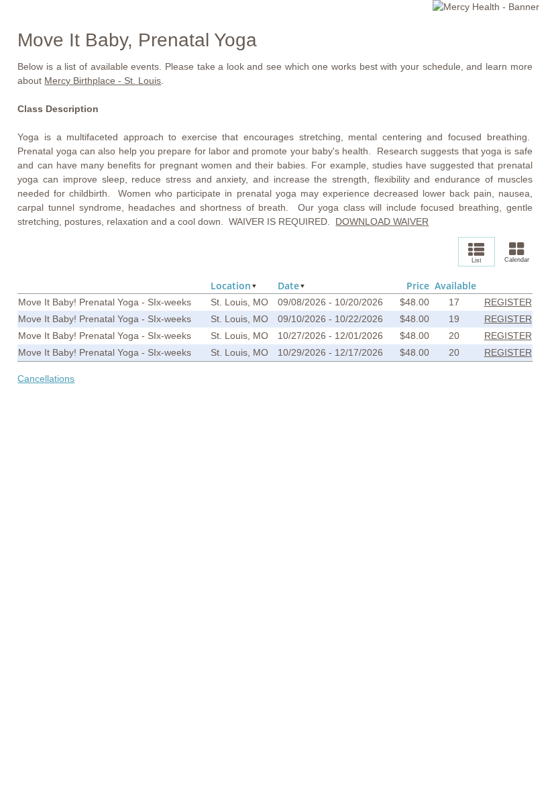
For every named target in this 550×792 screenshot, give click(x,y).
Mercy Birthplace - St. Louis (102, 80)
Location (231, 285)
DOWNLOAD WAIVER (382, 221)
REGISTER (508, 302)
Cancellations (45, 378)
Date (288, 285)
